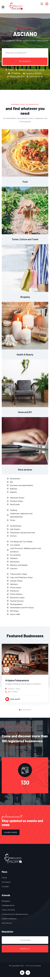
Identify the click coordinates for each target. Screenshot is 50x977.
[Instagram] (28, 972)
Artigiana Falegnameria (17, 680)
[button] (19, 709)
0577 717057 (13, 692)
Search (26, 61)
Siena (18, 689)
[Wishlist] (44, 648)
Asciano (11, 689)
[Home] (13, 859)
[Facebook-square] (22, 972)
